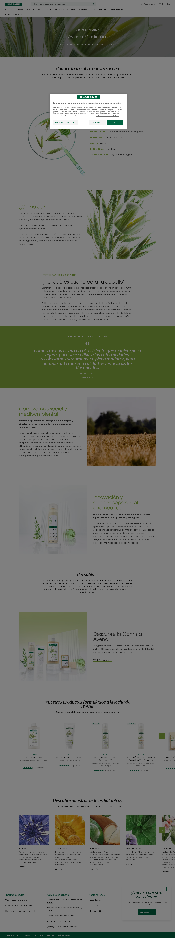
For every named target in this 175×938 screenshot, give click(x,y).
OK (115, 122)
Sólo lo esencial (97, 122)
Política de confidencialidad (107, 116)
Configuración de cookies (66, 122)
